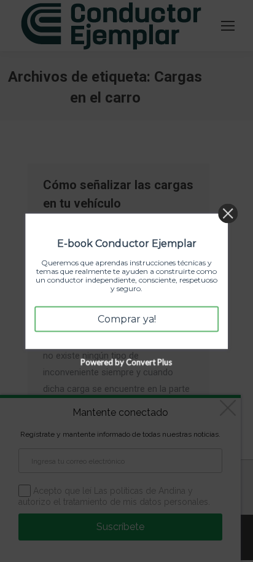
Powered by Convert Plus (127, 362)
